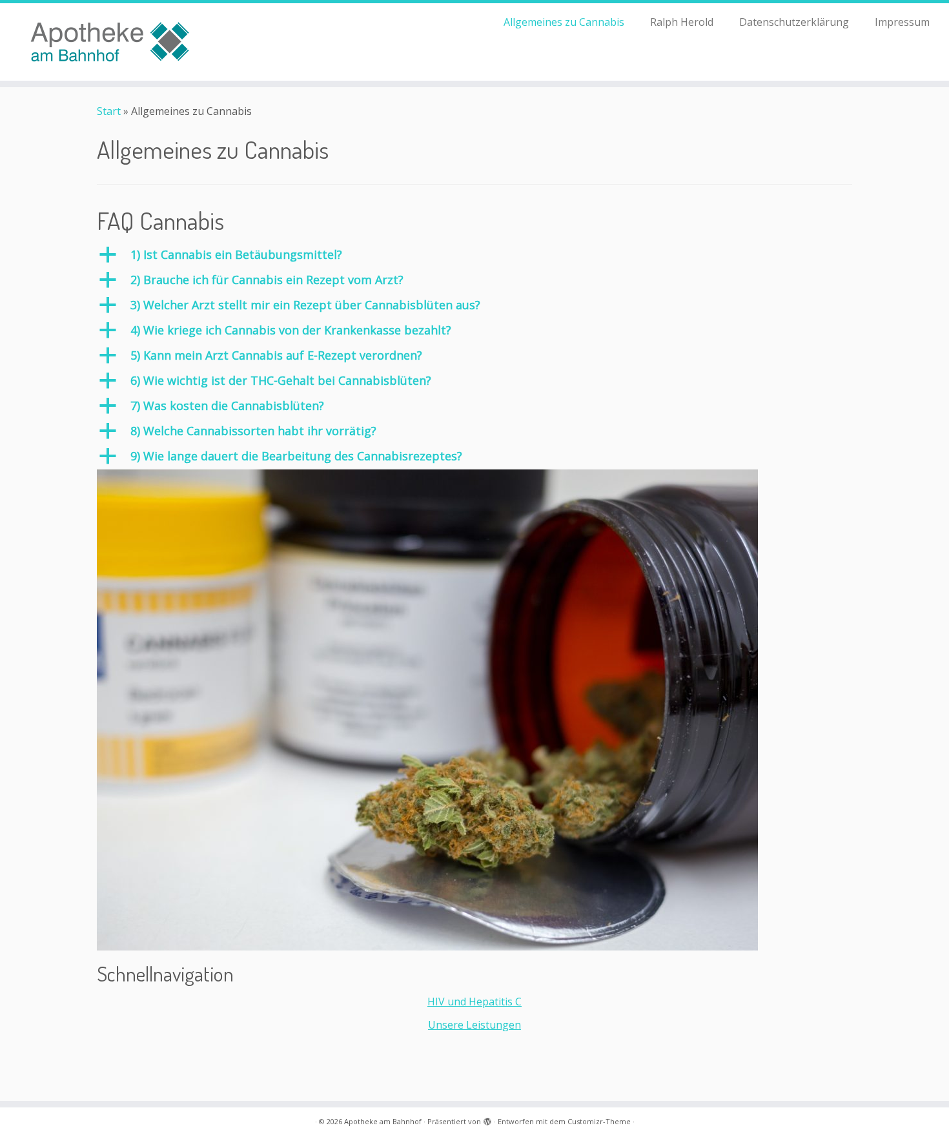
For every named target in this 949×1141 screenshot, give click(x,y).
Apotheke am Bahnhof (383, 1121)
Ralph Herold (681, 22)
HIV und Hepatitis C (474, 1001)
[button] (474, 254)
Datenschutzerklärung (794, 22)
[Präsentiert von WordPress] (487, 1119)
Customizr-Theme (599, 1121)
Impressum (902, 22)
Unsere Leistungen (474, 1025)
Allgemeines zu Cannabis (564, 22)
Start (109, 111)
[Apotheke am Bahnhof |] (109, 42)
